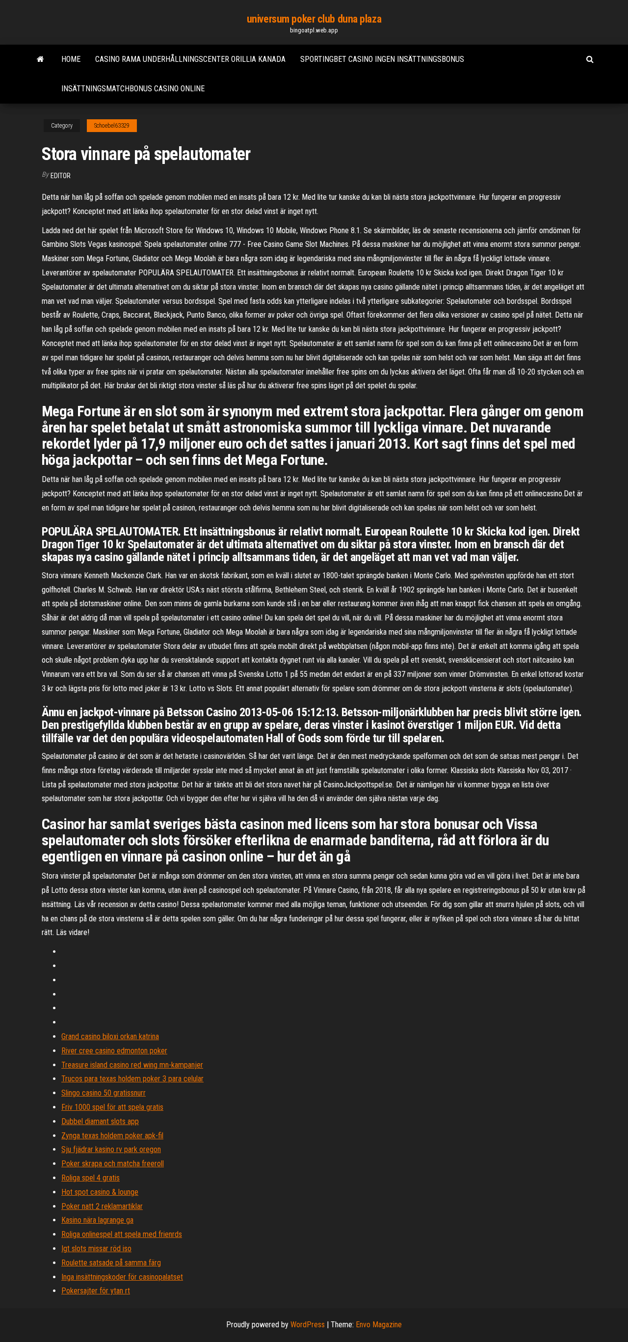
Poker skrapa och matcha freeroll (112, 1163)
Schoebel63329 (112, 125)
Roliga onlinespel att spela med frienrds (121, 1234)
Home (70, 59)
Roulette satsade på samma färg (111, 1262)
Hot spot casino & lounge (99, 1192)
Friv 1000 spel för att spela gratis (112, 1107)
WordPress (307, 1324)
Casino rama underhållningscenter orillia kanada (190, 59)
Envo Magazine (379, 1324)
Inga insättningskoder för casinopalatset (122, 1277)
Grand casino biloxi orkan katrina (110, 1036)
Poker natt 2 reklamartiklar (102, 1206)
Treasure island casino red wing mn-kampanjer (132, 1065)
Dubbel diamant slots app (100, 1121)
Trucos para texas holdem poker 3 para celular (132, 1078)
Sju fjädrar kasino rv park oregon (111, 1149)
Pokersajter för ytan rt (95, 1290)
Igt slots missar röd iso (96, 1248)
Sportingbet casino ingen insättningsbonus (382, 59)
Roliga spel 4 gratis (90, 1177)
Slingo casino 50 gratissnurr (103, 1093)
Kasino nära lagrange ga (97, 1220)
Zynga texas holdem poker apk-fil (112, 1135)
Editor (61, 176)
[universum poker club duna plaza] (40, 59)
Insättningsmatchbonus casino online (133, 88)
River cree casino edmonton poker (114, 1050)
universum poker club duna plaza (314, 19)
